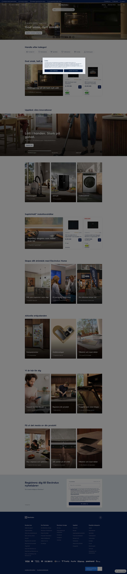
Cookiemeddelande (54, 67)
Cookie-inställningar (54, 70)
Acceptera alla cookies (73, 70)
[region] (63, 65)
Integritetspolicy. (64, 67)
